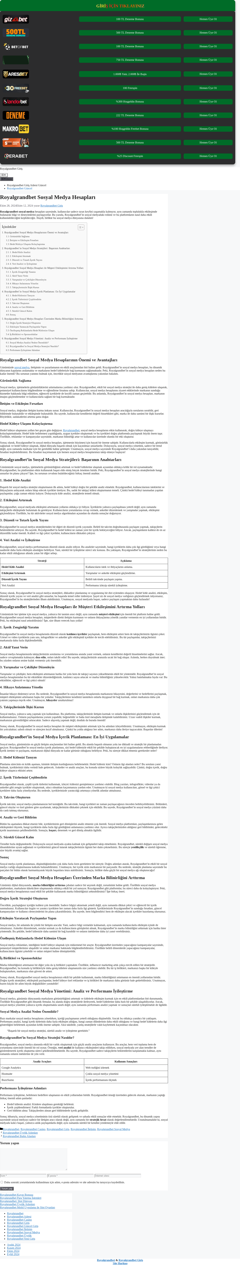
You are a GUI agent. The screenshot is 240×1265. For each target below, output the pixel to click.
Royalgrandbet (71, 430)
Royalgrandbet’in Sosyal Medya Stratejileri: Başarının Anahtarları (37, 248)
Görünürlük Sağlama (20, 236)
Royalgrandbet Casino (33, 1129)
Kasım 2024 (14, 1247)
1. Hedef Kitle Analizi (20, 252)
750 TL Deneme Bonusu (130, 59)
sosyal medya (21, 367)
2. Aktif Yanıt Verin (19, 275)
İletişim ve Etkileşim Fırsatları (24, 240)
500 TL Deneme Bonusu (130, 32)
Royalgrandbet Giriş (11, 168)
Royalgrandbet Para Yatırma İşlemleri (20, 1197)
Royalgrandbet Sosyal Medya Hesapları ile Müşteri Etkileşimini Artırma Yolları (43, 268)
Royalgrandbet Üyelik (19, 1235)
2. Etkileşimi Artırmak (20, 256)
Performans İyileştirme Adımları (25, 350)
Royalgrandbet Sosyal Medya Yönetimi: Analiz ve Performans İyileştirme (40, 338)
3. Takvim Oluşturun (19, 303)
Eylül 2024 (13, 1254)
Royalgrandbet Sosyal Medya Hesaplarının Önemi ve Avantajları (36, 232)
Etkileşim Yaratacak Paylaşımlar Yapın (28, 326)
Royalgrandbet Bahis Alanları (19, 1136)
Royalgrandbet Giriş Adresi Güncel (26, 185)
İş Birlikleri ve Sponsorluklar (23, 334)
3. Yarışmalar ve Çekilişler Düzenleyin (28, 279)
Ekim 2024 (13, 1251)
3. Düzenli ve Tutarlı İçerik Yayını (26, 260)
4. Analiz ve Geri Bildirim (22, 307)
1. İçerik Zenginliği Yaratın (23, 272)
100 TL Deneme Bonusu (130, 19)
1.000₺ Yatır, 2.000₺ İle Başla (130, 74)
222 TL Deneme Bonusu (130, 115)
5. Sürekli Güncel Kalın (21, 311)
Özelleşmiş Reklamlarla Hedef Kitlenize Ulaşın (32, 330)
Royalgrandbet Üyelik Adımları (20, 1132)
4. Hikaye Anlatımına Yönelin (24, 283)
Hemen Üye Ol (208, 19)
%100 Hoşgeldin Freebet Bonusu (130, 128)
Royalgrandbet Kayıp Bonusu (16, 1194)
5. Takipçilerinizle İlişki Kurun (24, 287)
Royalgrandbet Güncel (19, 188)
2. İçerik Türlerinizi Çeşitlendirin (25, 299)
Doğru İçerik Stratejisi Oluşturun (25, 323)
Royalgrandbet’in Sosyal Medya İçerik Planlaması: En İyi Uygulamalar (39, 291)
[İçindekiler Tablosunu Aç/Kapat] (79, 227)
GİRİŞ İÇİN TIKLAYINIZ (120, 6)
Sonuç (13, 314)
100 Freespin (130, 88)
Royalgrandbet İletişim (83, 1129)
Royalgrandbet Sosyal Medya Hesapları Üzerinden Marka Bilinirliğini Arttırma (43, 318)
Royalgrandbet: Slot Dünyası (16, 1201)
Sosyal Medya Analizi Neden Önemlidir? (29, 342)
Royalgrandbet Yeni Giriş (21, 1238)
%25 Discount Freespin (130, 156)
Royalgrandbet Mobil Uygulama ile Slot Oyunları (27, 1207)
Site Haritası (120, 1263)
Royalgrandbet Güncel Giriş (22, 1226)
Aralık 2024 (13, 1244)
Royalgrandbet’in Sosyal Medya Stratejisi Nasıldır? (34, 346)
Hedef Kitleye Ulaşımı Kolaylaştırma (27, 244)
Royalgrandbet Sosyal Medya (113, 1129)
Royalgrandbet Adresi (19, 1216)
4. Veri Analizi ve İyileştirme (23, 263)
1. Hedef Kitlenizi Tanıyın (22, 295)
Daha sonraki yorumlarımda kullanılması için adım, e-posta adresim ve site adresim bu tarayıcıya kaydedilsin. (64, 1182)
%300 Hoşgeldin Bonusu (130, 101)
